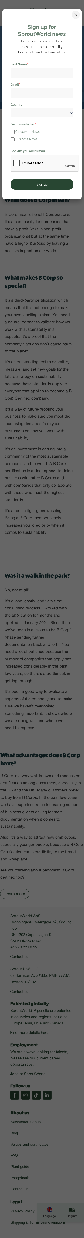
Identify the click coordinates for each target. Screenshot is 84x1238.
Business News (26, 139)
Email (15, 84)
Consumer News (27, 132)
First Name (19, 64)
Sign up (42, 184)
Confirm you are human (28, 151)
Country (16, 104)
